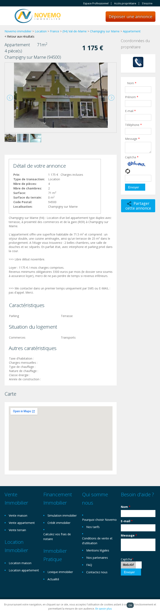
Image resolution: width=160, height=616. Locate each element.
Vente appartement (22, 523)
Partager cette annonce (138, 206)
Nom (131, 83)
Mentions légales (97, 550)
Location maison (20, 563)
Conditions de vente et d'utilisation (97, 540)
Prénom (131, 97)
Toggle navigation (8, 16)
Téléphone (133, 125)
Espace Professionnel (96, 3)
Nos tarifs (93, 527)
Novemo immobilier (18, 31)
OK (130, 605)
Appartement (132, 31)
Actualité (53, 579)
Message (132, 139)
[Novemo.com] (37, 16)
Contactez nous (97, 572)
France (54, 31)
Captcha (132, 157)
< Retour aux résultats (19, 36)
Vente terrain (17, 530)
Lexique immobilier (60, 572)
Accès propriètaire (125, 3)
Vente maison (18, 515)
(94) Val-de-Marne (74, 31)
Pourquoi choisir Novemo (99, 520)
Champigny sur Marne (105, 31)
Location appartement (24, 570)
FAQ (89, 565)
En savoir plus (103, 608)
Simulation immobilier (62, 515)
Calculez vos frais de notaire (57, 536)
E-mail (130, 111)
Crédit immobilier (59, 523)
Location (41, 31)
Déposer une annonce (130, 16)
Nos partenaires (97, 558)
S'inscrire (147, 3)
